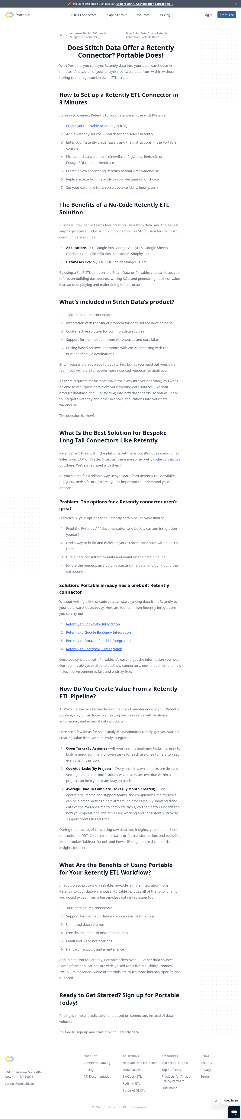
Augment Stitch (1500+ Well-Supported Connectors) (88, 35)
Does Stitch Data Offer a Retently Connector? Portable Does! (146, 35)
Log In (208, 15)
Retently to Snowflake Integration (93, 624)
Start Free (227, 15)
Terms (205, 1076)
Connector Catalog (97, 1063)
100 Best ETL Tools (175, 1063)
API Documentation (97, 1076)
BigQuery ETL (132, 1076)
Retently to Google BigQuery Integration (98, 632)
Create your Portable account (89, 125)
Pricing (165, 15)
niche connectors (167, 459)
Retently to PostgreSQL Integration (94, 649)
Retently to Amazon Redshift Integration (98, 640)
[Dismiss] (236, 4)
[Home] (60, 35)
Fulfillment (169, 1088)
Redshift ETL (131, 1083)
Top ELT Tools (171, 1070)
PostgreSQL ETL (134, 1090)
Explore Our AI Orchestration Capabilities (144, 3)
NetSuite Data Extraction (140, 1063)
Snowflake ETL (133, 1070)
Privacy (206, 1070)
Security (206, 1063)
